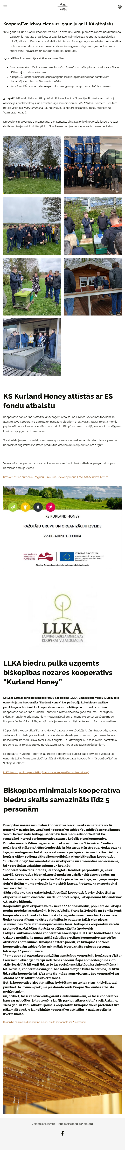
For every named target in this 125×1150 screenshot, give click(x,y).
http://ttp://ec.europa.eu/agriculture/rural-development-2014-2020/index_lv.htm (55, 477)
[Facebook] (62, 1133)
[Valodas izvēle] (119, 6)
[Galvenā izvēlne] (5, 6)
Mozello (50, 1123)
